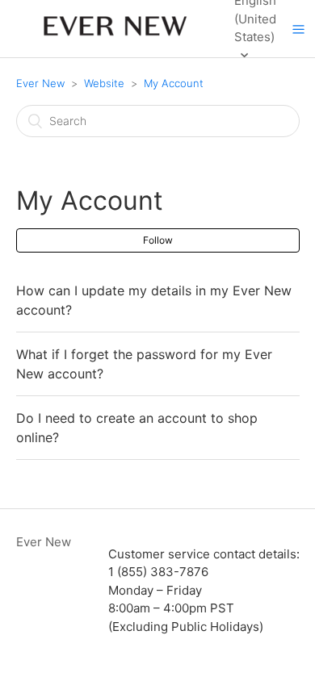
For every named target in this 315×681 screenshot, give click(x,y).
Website (104, 83)
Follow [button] (158, 240)
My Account (174, 83)
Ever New (42, 83)
